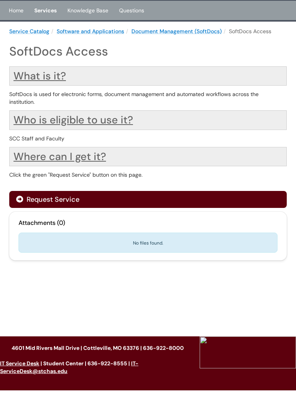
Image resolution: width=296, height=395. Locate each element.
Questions (131, 10)
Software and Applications (90, 31)
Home (16, 10)
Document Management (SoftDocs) (176, 31)
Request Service (52, 199)
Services (45, 10)
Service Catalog (29, 31)
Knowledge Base (87, 10)
